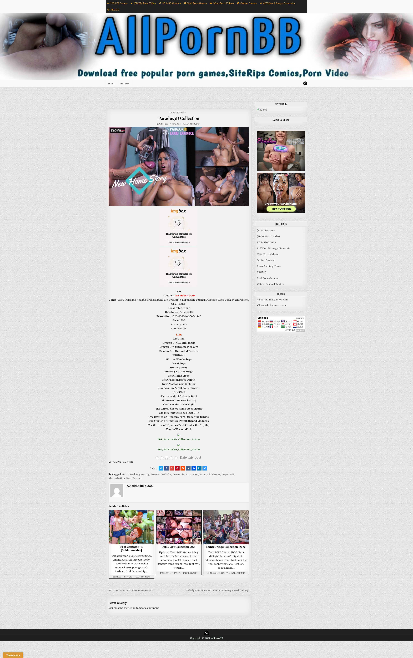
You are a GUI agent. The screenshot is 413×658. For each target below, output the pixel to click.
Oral (128, 478)
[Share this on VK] (188, 468)
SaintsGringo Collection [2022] (226, 547)
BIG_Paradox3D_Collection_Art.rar (178, 439)
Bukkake (166, 474)
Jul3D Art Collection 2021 (179, 547)
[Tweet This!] (161, 468)
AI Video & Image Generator (279, 3)
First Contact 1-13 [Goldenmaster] (131, 549)
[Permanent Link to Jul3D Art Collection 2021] (178, 527)
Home (111, 83)
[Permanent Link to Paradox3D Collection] (179, 166)
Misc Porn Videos (223, 3)
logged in (130, 608)
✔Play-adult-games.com (271, 305)
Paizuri (136, 478)
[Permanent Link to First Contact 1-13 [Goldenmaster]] (131, 527)
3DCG (125, 474)
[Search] (305, 83)
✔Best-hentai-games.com (272, 299)
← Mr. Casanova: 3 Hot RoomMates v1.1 (129, 590)
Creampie (178, 474)
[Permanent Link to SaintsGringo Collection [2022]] (226, 527)
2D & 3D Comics (171, 3)
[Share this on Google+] (172, 468)
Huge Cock (227, 474)
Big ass (140, 474)
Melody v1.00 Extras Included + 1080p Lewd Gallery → (218, 590)
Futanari (204, 474)
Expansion (192, 474)
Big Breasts (153, 474)
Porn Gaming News (269, 266)
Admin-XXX (163, 123)
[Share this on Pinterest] (177, 468)
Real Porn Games (197, 3)
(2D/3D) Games (119, 3)
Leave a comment (192, 123)
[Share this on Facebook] (166, 468)
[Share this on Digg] (193, 468)
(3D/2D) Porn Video (145, 3)
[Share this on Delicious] (204, 468)
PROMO (115, 9)
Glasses (215, 474)
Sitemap (125, 83)
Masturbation (117, 478)
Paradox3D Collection (178, 118)
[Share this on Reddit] (183, 468)
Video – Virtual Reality (270, 284)
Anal (132, 474)
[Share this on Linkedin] (199, 468)
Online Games (248, 3)
